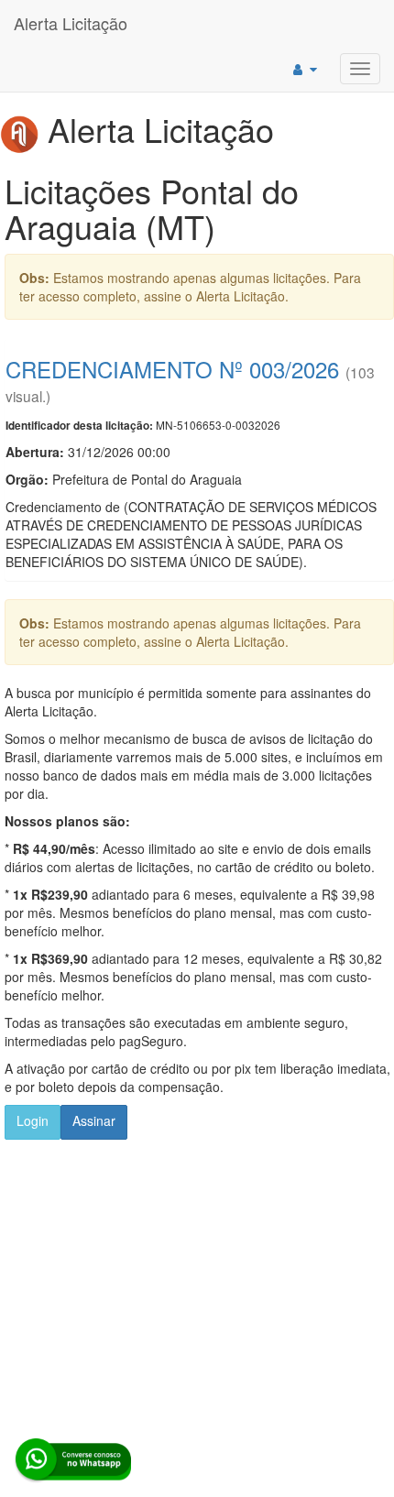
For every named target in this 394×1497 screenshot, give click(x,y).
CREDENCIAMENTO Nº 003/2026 (172, 369)
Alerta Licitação (70, 23)
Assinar (93, 1120)
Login (32, 1120)
